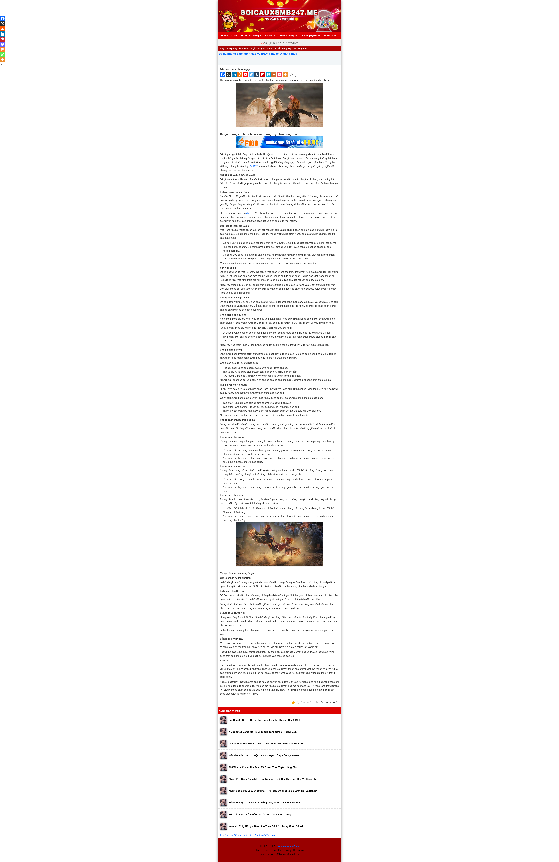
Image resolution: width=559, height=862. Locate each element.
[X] (228, 74)
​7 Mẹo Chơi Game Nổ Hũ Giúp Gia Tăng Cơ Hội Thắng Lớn (263, 732)
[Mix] (2, 49)
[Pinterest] (2, 39)
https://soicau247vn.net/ (262, 835)
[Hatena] (268, 74)
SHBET (254, 166)
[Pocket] (279, 74)
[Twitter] (251, 74)
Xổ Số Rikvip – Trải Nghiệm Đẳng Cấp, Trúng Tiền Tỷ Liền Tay (264, 802)
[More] (285, 74)
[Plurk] (273, 74)
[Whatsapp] (2, 54)
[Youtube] (245, 74)
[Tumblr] (256, 74)
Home (224, 35)
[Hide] (1, 65)
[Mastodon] (2, 44)
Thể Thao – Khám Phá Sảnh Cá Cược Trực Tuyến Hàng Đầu (263, 767)
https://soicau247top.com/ (233, 835)
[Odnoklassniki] (239, 74)
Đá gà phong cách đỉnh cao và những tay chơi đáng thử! (258, 53)
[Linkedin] (234, 74)
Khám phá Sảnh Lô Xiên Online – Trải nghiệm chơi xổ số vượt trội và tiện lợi (273, 790)
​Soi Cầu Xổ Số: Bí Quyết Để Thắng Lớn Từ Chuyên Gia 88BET (264, 720)
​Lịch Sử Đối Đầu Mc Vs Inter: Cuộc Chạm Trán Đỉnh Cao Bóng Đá (266, 743)
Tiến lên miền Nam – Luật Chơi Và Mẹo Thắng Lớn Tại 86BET (264, 755)
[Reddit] (2, 28)
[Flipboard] (262, 74)
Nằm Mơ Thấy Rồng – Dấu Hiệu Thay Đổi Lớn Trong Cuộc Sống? (266, 826)
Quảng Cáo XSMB (239, 48)
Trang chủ (223, 48)
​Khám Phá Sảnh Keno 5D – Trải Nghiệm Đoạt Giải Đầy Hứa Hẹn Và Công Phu (273, 779)
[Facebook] (222, 74)
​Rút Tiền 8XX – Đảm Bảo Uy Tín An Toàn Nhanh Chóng (260, 814)
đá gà (249, 213)
